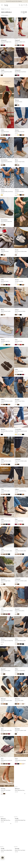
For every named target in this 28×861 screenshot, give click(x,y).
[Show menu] (1, 5)
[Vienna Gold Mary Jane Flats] (7, 327)
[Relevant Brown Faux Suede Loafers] (7, 686)
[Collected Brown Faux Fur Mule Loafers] (21, 566)
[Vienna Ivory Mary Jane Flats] (21, 177)
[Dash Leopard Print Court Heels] (21, 746)
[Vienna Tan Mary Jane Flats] (21, 267)
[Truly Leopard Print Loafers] (7, 477)
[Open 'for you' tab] (2, 858)
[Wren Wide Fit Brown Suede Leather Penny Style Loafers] (7, 297)
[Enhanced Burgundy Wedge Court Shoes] (7, 27)
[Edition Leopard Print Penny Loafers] (7, 387)
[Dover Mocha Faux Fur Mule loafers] (21, 237)
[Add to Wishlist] (12, 19)
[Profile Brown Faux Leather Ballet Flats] (7, 836)
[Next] (26, 1)
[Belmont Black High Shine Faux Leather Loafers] (7, 806)
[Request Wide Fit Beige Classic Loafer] (7, 566)
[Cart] (26, 5)
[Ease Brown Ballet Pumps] (21, 507)
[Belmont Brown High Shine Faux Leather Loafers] (21, 776)
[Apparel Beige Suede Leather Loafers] (21, 596)
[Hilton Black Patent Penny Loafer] (21, 626)
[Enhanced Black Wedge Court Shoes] (21, 57)
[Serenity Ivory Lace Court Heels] (7, 776)
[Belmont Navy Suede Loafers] (21, 686)
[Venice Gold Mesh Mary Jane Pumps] (7, 177)
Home (2, 9)
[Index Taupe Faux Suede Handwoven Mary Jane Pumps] (7, 117)
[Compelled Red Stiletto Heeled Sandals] (21, 417)
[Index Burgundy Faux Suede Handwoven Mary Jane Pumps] (7, 507)
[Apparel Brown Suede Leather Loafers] (7, 656)
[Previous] (2, 1)
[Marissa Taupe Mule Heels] (7, 237)
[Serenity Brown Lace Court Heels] (21, 836)
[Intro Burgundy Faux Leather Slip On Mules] (7, 746)
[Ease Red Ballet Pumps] (21, 327)
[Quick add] (12, 36)
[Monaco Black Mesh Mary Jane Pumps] (7, 417)
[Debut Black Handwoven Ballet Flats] (21, 297)
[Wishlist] (24, 5)
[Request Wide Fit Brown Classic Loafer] (21, 387)
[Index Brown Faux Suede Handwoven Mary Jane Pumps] (21, 357)
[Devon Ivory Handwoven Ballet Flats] (7, 626)
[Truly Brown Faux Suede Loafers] (7, 536)
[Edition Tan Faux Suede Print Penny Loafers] (21, 477)
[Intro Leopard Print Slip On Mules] (7, 596)
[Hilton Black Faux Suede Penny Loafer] (21, 656)
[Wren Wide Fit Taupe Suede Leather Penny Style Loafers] (21, 147)
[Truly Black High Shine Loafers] (7, 447)
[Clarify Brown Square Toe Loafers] (7, 57)
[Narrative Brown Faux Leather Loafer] (21, 716)
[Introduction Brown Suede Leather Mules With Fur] (7, 207)
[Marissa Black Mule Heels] (21, 87)
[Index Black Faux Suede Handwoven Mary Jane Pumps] (7, 267)
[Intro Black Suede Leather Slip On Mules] (7, 716)
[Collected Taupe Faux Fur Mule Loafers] (21, 447)
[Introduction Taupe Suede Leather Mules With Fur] (7, 147)
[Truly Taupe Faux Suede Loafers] (21, 536)
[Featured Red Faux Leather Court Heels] (21, 27)
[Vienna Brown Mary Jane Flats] (21, 117)
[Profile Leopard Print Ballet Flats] (21, 806)
